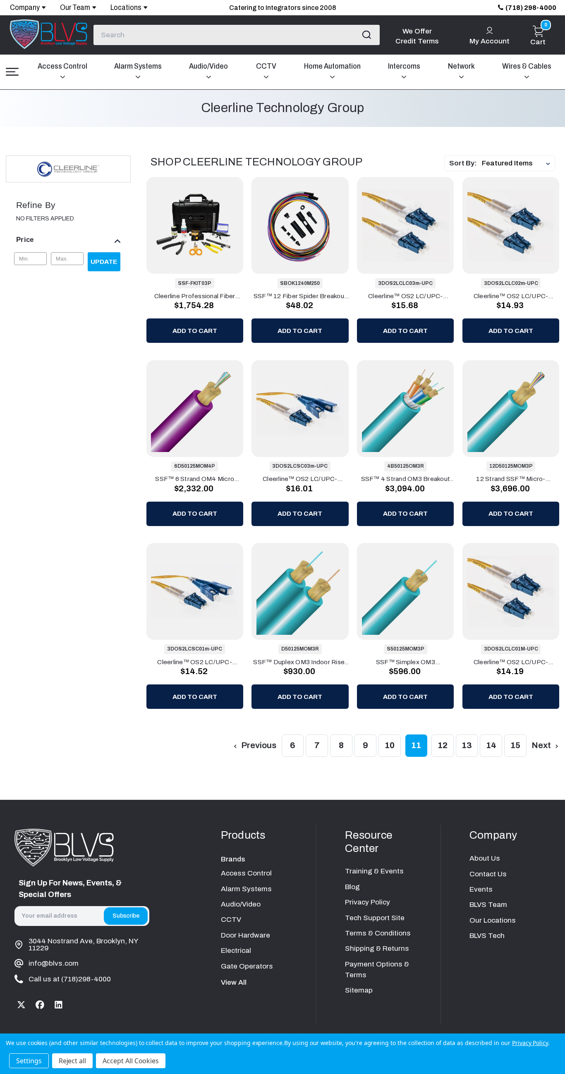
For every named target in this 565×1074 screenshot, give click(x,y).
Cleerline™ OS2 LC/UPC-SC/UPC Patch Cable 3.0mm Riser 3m (300, 479)
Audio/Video (208, 66)
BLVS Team (488, 905)
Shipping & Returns (377, 948)
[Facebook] (40, 1004)
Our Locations (492, 920)
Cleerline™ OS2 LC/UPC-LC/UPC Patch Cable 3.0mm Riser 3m (405, 296)
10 (390, 745)
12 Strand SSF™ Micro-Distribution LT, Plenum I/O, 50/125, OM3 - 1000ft (510, 479)
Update (104, 261)
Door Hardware (245, 935)
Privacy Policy (367, 902)
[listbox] (518, 163)
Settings (29, 1060)
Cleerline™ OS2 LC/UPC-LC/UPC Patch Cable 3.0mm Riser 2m (511, 296)
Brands (233, 859)
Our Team (75, 7)
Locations (125, 7)
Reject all (72, 1060)
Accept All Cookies (131, 1060)
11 (416, 745)
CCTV (266, 66)
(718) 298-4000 (530, 7)
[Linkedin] (58, 1004)
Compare (201, 225)
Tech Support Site (375, 918)
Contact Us (488, 874)
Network (461, 66)
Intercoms (404, 66)
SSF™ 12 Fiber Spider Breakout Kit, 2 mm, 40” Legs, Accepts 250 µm (300, 296)
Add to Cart (194, 330)
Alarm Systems (138, 66)
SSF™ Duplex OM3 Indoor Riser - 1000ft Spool (300, 662)
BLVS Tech (487, 936)
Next (542, 745)
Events (481, 889)
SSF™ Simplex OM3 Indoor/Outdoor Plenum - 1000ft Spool (405, 662)
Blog (352, 887)
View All (234, 982)
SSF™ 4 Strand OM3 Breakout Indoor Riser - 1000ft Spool (405, 479)
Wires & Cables (526, 66)
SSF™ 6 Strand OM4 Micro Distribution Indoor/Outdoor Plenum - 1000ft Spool (194, 479)
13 (467, 745)
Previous (257, 745)
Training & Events (374, 871)
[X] (21, 1004)
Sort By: (463, 163)
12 (443, 745)
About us (484, 858)
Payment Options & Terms (377, 969)
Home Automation (332, 66)
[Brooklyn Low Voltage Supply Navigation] (12, 72)
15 (515, 745)
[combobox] (236, 35)
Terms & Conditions (378, 933)
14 (491, 745)
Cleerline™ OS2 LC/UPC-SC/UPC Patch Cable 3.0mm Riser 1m (194, 662)
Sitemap (359, 990)
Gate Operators (247, 966)
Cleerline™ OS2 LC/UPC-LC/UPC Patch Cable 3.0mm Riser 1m (511, 662)
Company (25, 7)
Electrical (236, 950)
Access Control (62, 66)
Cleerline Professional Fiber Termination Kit (194, 296)
